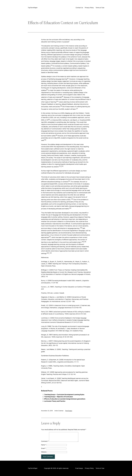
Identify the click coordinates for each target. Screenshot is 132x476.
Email (43, 448)
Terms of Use (100, 7)
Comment (45, 441)
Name (43, 445)
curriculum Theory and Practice (54, 401)
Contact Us (79, 7)
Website (43, 452)
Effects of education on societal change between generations (64, 399)
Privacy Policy (89, 7)
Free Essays (68, 410)
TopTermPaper (33, 7)
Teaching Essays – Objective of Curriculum (58, 396)
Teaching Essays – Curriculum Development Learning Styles (64, 394)
